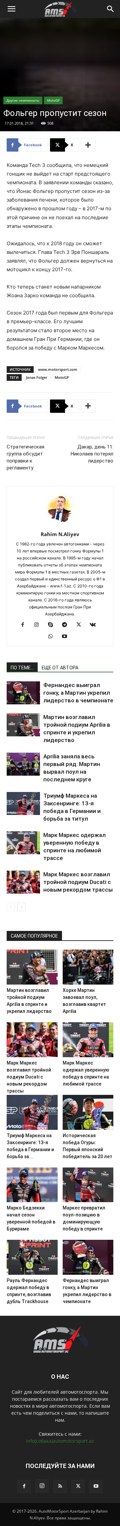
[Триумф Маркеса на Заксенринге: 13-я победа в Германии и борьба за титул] (23, 803)
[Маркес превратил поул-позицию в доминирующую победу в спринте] (88, 1184)
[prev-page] (11, 907)
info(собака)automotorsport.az (60, 1441)
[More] (88, 145)
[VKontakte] (95, 625)
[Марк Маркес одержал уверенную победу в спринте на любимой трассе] (23, 842)
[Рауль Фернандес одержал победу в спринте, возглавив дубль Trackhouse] (32, 1257)
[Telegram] (67, 625)
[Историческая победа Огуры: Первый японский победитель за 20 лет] (88, 1112)
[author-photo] (60, 525)
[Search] (110, 9)
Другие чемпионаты (22, 100)
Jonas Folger (36, 377)
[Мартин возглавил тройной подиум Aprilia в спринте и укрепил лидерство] (23, 724)
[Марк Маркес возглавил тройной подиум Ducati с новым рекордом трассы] (23, 882)
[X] (81, 625)
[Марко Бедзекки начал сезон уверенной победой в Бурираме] (32, 1184)
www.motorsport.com (57, 369)
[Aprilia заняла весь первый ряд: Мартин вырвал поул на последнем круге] (23, 764)
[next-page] (21, 907)
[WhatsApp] (53, 637)
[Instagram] (39, 625)
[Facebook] (25, 625)
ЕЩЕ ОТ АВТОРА (60, 667)
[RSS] (60, 1486)
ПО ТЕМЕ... (22, 667)
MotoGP (53, 100)
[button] (11, 9)
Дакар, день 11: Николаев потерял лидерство (92, 454)
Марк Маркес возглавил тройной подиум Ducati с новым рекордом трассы (78, 882)
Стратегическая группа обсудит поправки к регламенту (25, 457)
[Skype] (53, 625)
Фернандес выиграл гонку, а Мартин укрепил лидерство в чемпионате (78, 693)
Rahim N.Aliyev (60, 534)
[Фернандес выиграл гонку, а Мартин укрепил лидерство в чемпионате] (23, 692)
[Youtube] (67, 637)
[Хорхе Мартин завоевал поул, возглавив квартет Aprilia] (88, 967)
